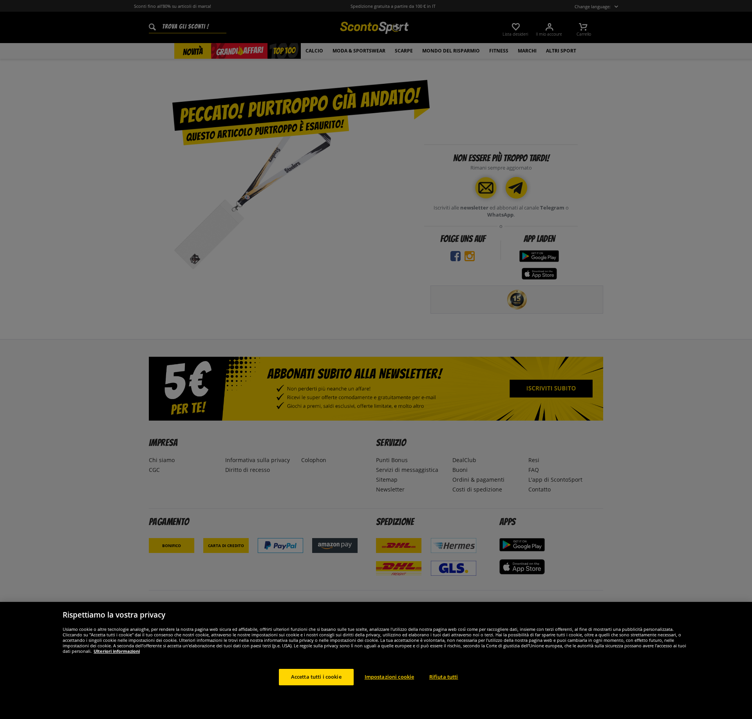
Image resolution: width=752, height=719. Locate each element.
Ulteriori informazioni (117, 651)
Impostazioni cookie (389, 676)
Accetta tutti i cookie (316, 676)
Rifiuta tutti (443, 676)
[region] (376, 660)
